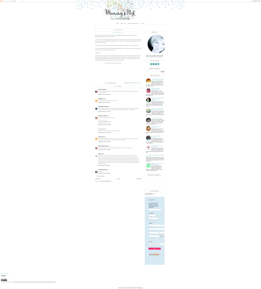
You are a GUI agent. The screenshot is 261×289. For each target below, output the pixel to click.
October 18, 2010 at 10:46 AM (104, 124)
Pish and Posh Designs (138, 287)
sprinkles (100, 153)
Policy (143, 23)
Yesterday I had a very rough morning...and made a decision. (157, 99)
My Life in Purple (101, 89)
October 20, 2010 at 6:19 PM (104, 173)
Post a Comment (100, 176)
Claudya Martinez (102, 169)
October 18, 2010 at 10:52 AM (104, 132)
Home (117, 23)
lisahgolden (100, 98)
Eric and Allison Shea (102, 146)
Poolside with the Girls (103, 106)
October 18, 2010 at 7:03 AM (104, 111)
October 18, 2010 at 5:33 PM (104, 165)
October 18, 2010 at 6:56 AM (104, 102)
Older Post (139, 178)
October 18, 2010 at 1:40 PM (104, 141)
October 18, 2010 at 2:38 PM (104, 149)
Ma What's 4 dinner (102, 115)
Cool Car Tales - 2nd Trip (156, 118)
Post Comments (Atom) (106, 181)
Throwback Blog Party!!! (133, 23)
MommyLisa (100, 136)
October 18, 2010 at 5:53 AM (104, 94)
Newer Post (97, 178)
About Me (123, 23)
